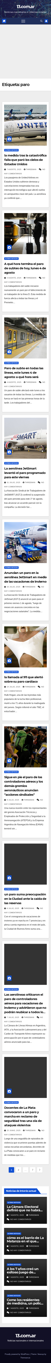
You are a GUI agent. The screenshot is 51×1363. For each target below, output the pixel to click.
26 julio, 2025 (14, 587)
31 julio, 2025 (14, 482)
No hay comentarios (20, 1219)
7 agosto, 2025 (14, 169)
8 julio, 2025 (13, 800)
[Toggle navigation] (23, 21)
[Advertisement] (25, 51)
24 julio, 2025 (14, 687)
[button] (41, 21)
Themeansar (25, 1358)
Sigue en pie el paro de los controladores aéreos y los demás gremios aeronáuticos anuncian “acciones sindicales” (23, 786)
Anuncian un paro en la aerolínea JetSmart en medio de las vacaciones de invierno (25, 577)
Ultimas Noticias (11, 150)
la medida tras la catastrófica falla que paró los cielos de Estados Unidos (25, 160)
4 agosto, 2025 (14, 278)
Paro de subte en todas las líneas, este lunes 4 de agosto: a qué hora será (23, 372)
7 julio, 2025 (13, 1017)
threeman (31, 169)
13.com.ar (25, 6)
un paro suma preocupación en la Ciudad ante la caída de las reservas (25, 899)
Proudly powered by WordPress (17, 1354)
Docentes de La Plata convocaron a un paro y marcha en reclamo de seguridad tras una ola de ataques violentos (23, 1116)
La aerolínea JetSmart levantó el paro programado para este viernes (24, 473)
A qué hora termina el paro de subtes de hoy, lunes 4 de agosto (25, 268)
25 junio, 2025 (14, 1130)
